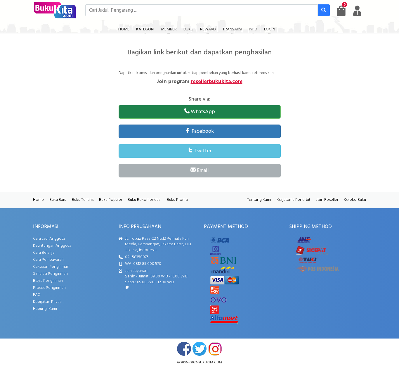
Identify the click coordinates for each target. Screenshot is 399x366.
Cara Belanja (44, 252)
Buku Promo (177, 199)
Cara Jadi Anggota (49, 238)
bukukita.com (210, 362)
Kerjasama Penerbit (293, 199)
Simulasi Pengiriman (50, 273)
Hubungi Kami (45, 308)
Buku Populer (110, 199)
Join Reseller (327, 199)
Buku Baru (57, 199)
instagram (215, 348)
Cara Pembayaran (48, 259)
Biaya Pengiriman (48, 280)
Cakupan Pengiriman (51, 266)
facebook (184, 348)
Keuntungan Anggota (52, 245)
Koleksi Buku (355, 199)
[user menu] (357, 10)
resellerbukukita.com (216, 81)
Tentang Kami (259, 199)
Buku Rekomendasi (144, 199)
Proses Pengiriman (49, 287)
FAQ (37, 294)
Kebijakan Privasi (47, 301)
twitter (199, 348)
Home (38, 199)
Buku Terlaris (82, 199)
